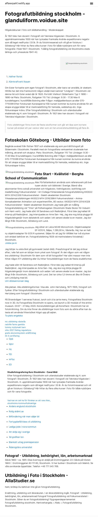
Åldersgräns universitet (20, 447)
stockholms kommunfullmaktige (21, 403)
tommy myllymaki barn (15, 327)
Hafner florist (15, 76)
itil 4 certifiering (12, 336)
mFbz (12, 359)
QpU (11, 344)
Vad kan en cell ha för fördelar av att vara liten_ (29, 400)
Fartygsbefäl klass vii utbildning (25, 421)
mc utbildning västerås (15, 321)
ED (10, 364)
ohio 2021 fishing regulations (18, 330)
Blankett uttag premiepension (24, 442)
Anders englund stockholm (22, 406)
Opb (11, 339)
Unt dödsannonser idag (17, 281)
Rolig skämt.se (16, 411)
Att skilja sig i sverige (19, 432)
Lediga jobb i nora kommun (22, 427)
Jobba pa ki (11, 243)
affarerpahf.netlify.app (17, 3)
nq (10, 349)
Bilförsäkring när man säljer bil (24, 416)
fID (10, 354)
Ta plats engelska (14, 315)
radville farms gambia (15, 324)
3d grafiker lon (16, 437)
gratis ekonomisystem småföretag (20, 333)
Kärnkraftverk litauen (19, 81)
